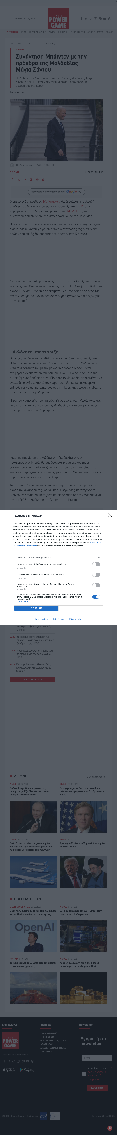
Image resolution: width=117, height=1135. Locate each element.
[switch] (96, 564)
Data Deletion (41, 619)
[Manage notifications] (109, 1128)
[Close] (111, 516)
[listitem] (58, 557)
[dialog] (58, 567)
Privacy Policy (75, 619)
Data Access (58, 619)
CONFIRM (36, 608)
